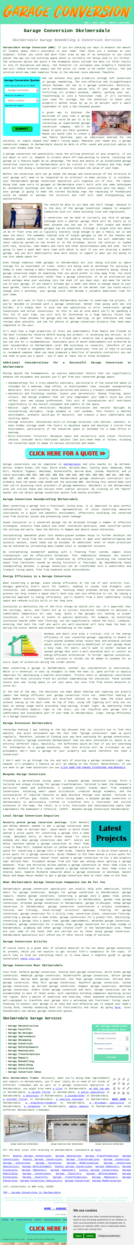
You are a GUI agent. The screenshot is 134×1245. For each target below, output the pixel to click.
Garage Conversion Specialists (41, 1180)
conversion (23, 154)
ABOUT (103, 23)
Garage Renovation (68, 1156)
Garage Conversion (117, 1159)
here (117, 1007)
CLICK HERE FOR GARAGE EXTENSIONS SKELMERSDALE (93, 767)
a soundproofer (75, 1095)
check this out (30, 958)
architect (76, 177)
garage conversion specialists (44, 889)
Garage (7, 464)
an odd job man (99, 1088)
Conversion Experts (52, 1220)
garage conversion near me (49, 840)
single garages (81, 235)
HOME (86, 23)
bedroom (112, 137)
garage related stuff (67, 928)
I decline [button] (90, 1236)
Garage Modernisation (82, 1163)
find (13, 972)
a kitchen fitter (15, 1099)
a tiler (58, 1088)
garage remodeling (59, 82)
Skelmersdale (72, 464)
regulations (117, 212)
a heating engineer (70, 1099)
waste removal (79, 1106)
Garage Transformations (101, 1156)
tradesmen (42, 1110)
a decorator (31, 1095)
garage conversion (100, 85)
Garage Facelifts (68, 1173)
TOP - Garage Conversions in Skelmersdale (32, 1192)
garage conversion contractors (101, 478)
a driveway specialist (107, 1103)
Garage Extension (48, 1163)
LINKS (94, 23)
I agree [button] (78, 1236)
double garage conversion (35, 896)
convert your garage (34, 1004)
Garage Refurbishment (37, 1166)
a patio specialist (91, 1092)
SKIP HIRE (119, 1099)
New (12, 1220)
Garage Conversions (37, 1173)
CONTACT (112, 23)
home (87, 1078)
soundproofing (40, 509)
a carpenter (32, 1106)
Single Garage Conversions (98, 1170)
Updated (38, 1220)
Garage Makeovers (107, 1166)
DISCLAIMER (124, 23)
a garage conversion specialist (81, 1085)
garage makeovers (74, 485)
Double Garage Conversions (32, 1156)
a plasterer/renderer (41, 1103)
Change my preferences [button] (109, 1236)
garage (125, 217)
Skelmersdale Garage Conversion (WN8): (30, 47)
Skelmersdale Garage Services (32, 1018)
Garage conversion (107, 989)
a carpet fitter (39, 1092)
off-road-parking (83, 157)
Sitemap (5, 1220)
